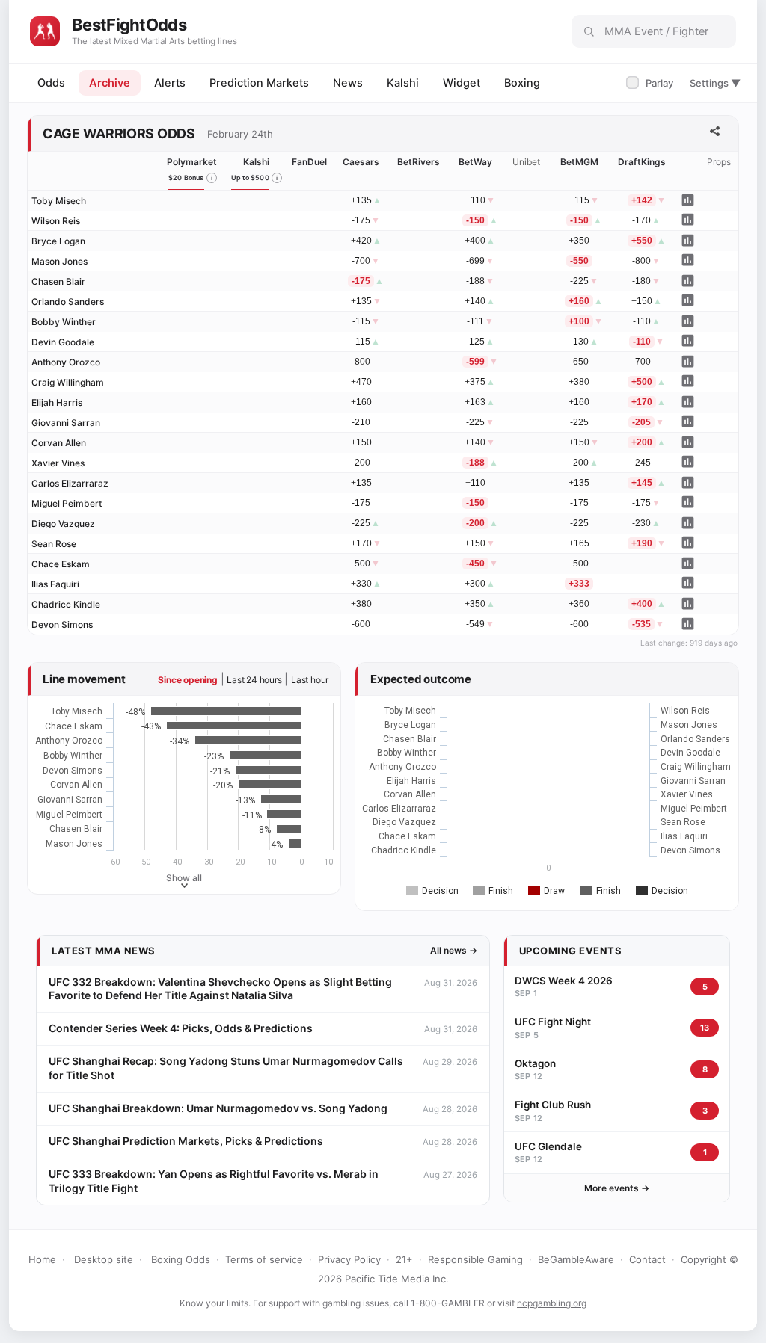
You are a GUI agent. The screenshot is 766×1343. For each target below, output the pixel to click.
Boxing (522, 83)
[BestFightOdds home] (45, 31)
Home (42, 1259)
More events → (616, 1188)
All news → (453, 950)
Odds (51, 83)
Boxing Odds (180, 1259)
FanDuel (309, 161)
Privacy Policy (349, 1259)
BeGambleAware (576, 1259)
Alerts (170, 83)
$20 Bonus (186, 177)
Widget (461, 83)
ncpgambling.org (551, 1303)
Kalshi (403, 83)
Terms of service (264, 1259)
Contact (647, 1259)
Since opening (187, 679)
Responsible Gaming (475, 1259)
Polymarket (192, 161)
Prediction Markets (259, 83)
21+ (404, 1259)
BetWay (475, 161)
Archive (109, 83)
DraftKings (642, 161)
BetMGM (579, 161)
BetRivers (418, 161)
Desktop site (103, 1259)
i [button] (212, 178)
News (348, 83)
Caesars (361, 161)
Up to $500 (250, 177)
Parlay (651, 83)
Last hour (309, 679)
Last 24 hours (254, 679)
